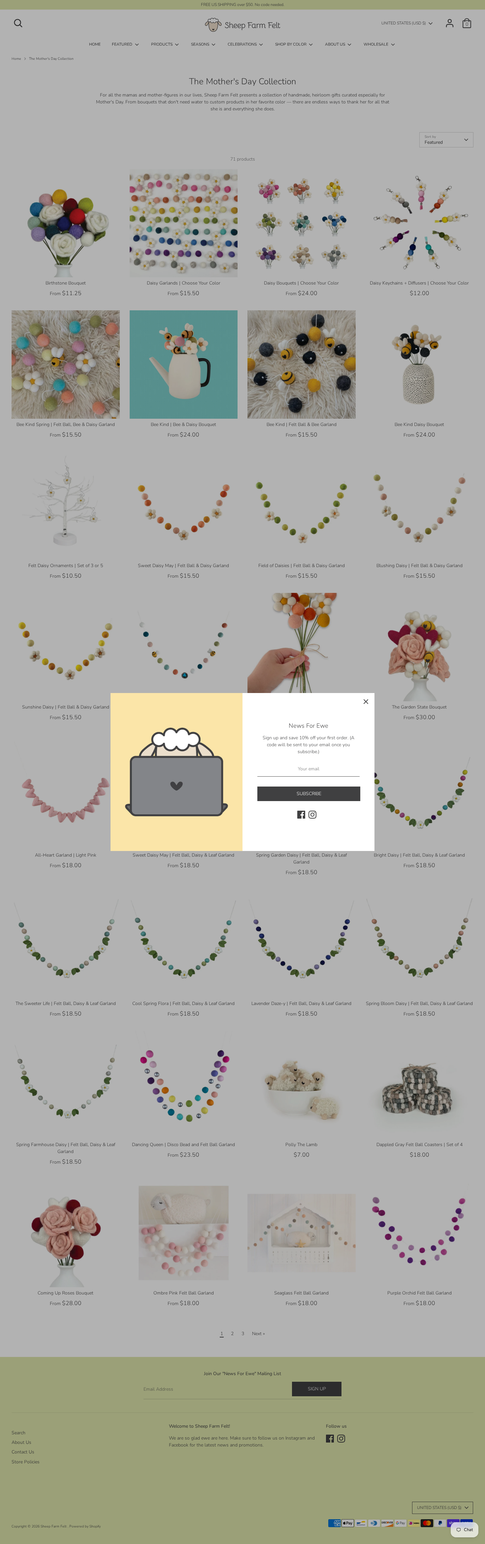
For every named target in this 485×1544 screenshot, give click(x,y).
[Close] (366, 701)
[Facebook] (301, 815)
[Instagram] (312, 815)
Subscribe (309, 794)
